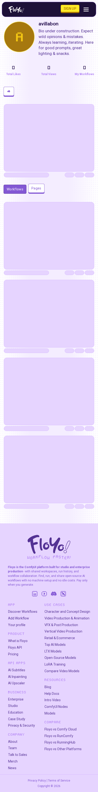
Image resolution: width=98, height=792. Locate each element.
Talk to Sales (17, 755)
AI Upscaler (16, 683)
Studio (13, 706)
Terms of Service (59, 780)
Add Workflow (18, 618)
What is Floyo (18, 641)
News (12, 768)
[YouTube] (44, 594)
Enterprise (16, 699)
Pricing (13, 654)
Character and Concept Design (67, 611)
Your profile (16, 625)
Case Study (16, 719)
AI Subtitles (16, 670)
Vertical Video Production (63, 631)
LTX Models (53, 651)
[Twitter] (63, 594)
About (12, 742)
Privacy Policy (37, 780)
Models (49, 713)
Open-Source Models (60, 658)
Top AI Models (55, 645)
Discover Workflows (22, 611)
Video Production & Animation (66, 618)
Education (15, 712)
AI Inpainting (17, 677)
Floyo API (15, 647)
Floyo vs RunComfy (58, 736)
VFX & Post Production (61, 625)
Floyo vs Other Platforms (63, 749)
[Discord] (54, 594)
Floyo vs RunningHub (59, 742)
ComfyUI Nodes (56, 707)
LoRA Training (54, 664)
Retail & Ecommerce (59, 638)
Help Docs (51, 693)
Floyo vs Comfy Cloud (60, 729)
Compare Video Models (61, 671)
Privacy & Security (21, 725)
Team (12, 748)
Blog (47, 687)
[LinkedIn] (35, 594)
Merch (13, 761)
